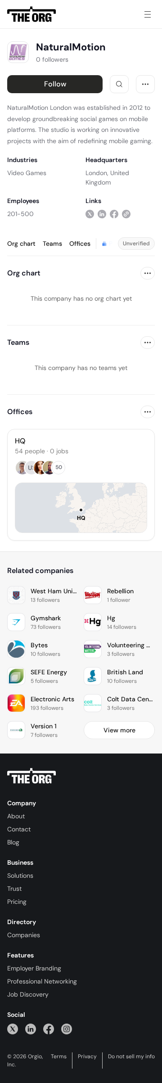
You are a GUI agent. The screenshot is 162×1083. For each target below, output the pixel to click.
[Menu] (147, 14)
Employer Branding (34, 968)
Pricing (17, 902)
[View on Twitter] (90, 213)
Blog (13, 842)
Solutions (20, 875)
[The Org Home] (31, 14)
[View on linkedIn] (102, 213)
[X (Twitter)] (12, 1028)
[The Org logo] (31, 776)
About (16, 816)
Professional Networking (42, 981)
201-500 (20, 214)
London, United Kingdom (107, 177)
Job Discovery (28, 994)
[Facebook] (48, 1028)
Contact (19, 829)
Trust (14, 888)
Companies (23, 935)
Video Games (26, 173)
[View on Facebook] (114, 213)
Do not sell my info (131, 1056)
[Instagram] (66, 1028)
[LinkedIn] (30, 1028)
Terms (59, 1056)
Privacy (87, 1056)
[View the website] (126, 213)
